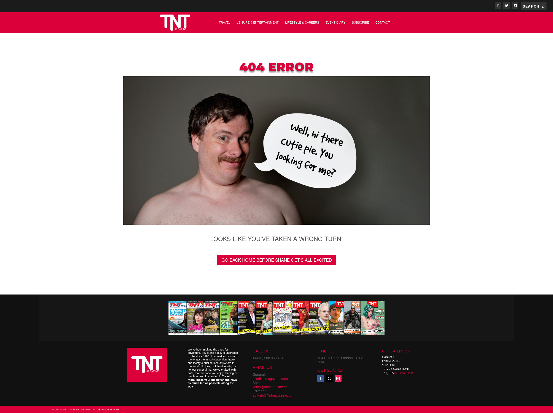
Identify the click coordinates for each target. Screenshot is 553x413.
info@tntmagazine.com (270, 378)
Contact (382, 22)
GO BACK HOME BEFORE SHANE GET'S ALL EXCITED (276, 260)
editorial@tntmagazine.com (273, 395)
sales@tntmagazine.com (271, 386)
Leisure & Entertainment (258, 22)
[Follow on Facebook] (320, 378)
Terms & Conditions (395, 369)
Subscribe (360, 22)
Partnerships (391, 361)
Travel (224, 22)
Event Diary (335, 22)
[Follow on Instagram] (338, 378)
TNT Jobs (388, 373)
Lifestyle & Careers (302, 22)
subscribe (388, 365)
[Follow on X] (329, 378)
